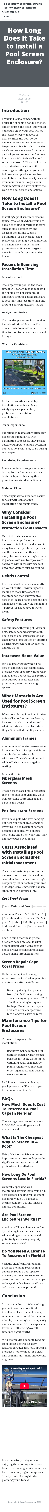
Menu (6, 17)
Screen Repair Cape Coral (18, 945)
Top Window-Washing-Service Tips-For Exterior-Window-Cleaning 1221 (22, 7)
